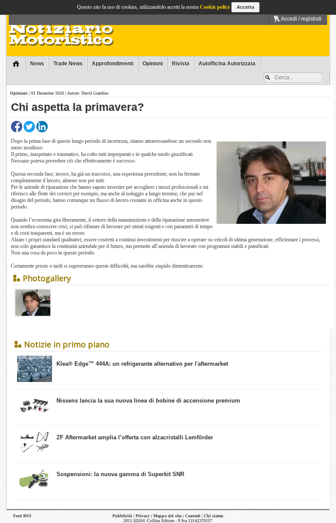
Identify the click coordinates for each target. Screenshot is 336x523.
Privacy (143, 515)
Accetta (245, 7)
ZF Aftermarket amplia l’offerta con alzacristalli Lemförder (134, 437)
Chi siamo (213, 515)
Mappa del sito (167, 515)
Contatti (192, 515)
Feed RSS (22, 515)
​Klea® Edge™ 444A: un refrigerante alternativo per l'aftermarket (142, 363)
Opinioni (19, 93)
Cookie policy (215, 7)
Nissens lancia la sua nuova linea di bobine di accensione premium (148, 400)
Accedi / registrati (301, 19)
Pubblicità (122, 515)
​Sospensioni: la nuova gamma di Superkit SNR (120, 474)
